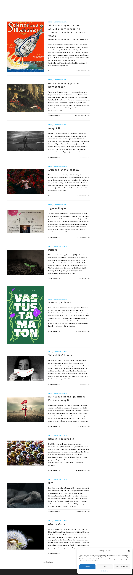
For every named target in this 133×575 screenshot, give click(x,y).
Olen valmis (56, 524)
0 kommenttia (55, 71)
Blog (50, 22)
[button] (129, 551)
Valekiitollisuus (60, 355)
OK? (50, 483)
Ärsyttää (54, 128)
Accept (87, 567)
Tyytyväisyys (57, 208)
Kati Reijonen (30, 8)
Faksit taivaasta (60, 22)
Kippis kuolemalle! (62, 439)
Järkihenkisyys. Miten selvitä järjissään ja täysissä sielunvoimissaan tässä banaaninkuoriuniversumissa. (68, 32)
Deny (105, 567)
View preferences (122, 567)
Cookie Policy (104, 571)
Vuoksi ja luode (59, 302)
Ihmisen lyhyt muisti (63, 169)
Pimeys (52, 250)
